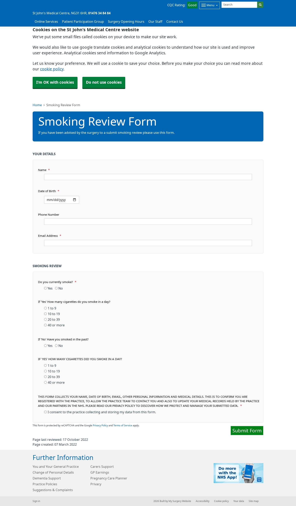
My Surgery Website (180, 501)
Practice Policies (45, 484)
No (60, 288)
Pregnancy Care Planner (108, 478)
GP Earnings (99, 472)
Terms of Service (122, 425)
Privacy (95, 484)
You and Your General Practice (56, 466)
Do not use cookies (104, 82)
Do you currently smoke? (57, 281)
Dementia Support (47, 478)
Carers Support (102, 466)
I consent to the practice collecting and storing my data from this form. (102, 412)
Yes (50, 288)
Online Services (46, 21)
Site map (254, 501)
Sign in (36, 501)
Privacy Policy (100, 425)
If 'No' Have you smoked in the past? (63, 339)
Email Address (49, 235)
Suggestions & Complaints (53, 490)
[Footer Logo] (238, 473)
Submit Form (247, 430)
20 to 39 (54, 319)
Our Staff (155, 21)
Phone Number (48, 214)
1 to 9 (52, 308)
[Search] (260, 5)
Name (44, 169)
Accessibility (202, 501)
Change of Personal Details (53, 472)
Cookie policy (221, 501)
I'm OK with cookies (55, 82)
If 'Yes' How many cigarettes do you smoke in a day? (74, 301)
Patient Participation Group (83, 21)
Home (37, 105)
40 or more (56, 325)
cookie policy (51, 69)
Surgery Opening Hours (126, 21)
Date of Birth (48, 191)
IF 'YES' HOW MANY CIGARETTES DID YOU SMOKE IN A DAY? (80, 359)
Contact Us (174, 21)
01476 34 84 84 (99, 13)
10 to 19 (54, 313)
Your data (238, 501)
